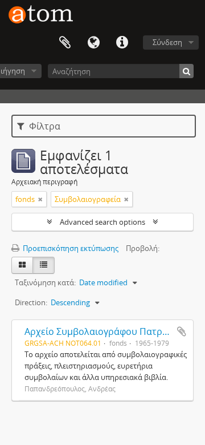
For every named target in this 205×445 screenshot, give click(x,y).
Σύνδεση (167, 42)
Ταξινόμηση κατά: (45, 282)
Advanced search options (102, 222)
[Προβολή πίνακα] (43, 265)
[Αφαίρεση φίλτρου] (40, 199)
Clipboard (65, 43)
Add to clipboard (181, 331)
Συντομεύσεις (122, 43)
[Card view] (22, 265)
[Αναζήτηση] (186, 71)
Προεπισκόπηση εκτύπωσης (69, 248)
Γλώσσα (93, 43)
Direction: (31, 302)
